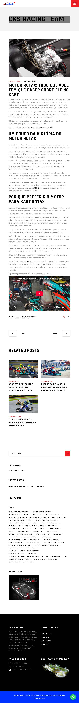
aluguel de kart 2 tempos (42, 512)
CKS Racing (38, 188)
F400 (60, 523)
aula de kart (37, 514)
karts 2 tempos (58, 534)
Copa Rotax (46, 641)
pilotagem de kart (33, 542)
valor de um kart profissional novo (46, 559)
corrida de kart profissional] (46, 520)
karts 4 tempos (14, 537)
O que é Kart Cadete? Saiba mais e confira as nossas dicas (22, 422)
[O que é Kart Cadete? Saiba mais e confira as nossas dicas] (23, 404)
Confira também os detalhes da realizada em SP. (31, 128)
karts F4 (45, 537)
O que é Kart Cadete (15, 542)
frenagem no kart (15, 526)
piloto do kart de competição (54, 542)
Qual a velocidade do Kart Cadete (46, 545)
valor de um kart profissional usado (21, 562)
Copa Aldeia (46, 634)
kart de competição (37, 528)
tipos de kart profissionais (54, 556)
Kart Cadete (52, 526)
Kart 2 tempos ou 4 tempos (34, 526)
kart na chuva (38, 531)
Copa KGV (45, 637)
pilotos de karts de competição (20, 545)
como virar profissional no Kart (20, 520)
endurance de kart (47, 523)
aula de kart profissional (38, 517)
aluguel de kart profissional (19, 514)
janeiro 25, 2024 (14, 381)
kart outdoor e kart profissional (20, 534)
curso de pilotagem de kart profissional (23, 523)
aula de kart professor (17, 517)
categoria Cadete (57, 517)
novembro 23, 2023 (15, 417)
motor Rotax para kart (29, 317)
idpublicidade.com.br (39, 698)
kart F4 (11, 531)
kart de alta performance (17, 528)
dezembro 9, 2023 (14, 81)
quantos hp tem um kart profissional (22, 548)
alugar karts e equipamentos (18, 512)
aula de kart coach (52, 514)
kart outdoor (52, 531)
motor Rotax (13, 317)
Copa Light (46, 644)
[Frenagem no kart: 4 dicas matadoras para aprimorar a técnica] (55, 369)
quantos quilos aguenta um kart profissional (24, 551)
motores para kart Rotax (21, 318)
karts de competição (31, 537)
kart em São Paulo (55, 528)
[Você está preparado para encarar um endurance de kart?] (23, 369)
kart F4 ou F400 (23, 531)
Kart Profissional (30, 81)
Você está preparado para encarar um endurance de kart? (21, 387)
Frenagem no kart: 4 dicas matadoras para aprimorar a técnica (54, 387)
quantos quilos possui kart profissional (23, 553)
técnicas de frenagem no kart (19, 559)
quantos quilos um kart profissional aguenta (24, 556)
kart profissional (42, 534)
